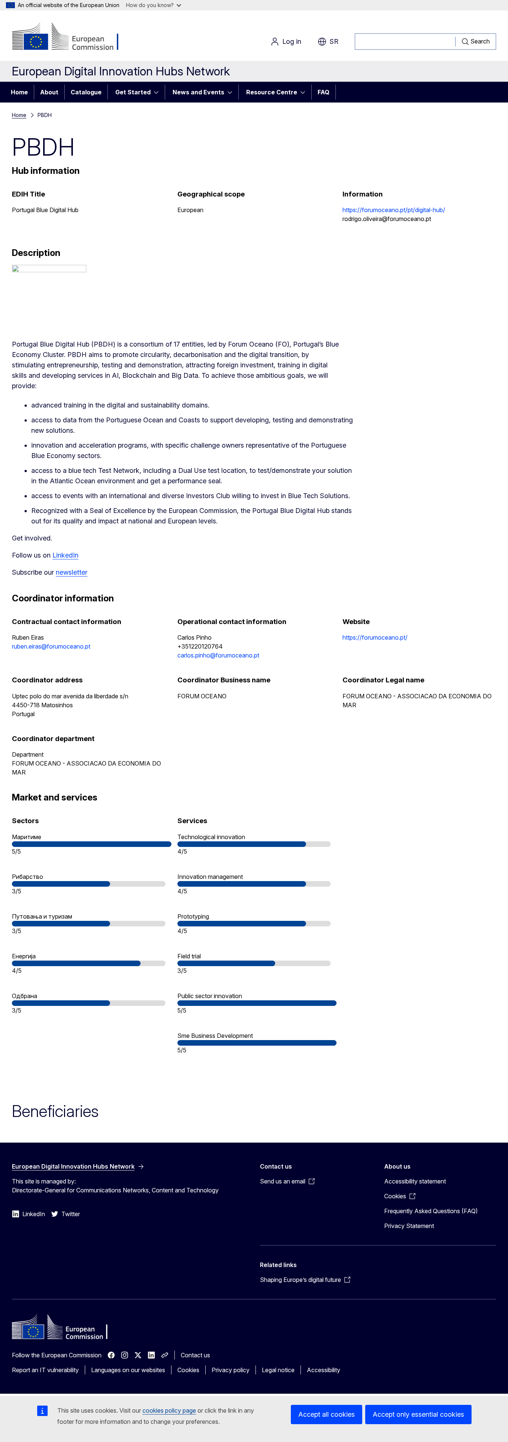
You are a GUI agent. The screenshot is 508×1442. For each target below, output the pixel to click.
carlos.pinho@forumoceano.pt (218, 655)
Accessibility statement (415, 1181)
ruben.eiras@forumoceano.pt (51, 646)
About (49, 92)
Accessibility (323, 1370)
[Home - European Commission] (72, 37)
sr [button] (333, 41)
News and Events (198, 92)
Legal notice (278, 1370)
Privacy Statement (409, 1226)
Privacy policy (231, 1370)
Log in (291, 41)
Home (19, 92)
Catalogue (86, 92)
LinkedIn (65, 555)
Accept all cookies (326, 1414)
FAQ (323, 92)
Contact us (195, 1355)
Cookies (188, 1370)
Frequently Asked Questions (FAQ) (431, 1211)
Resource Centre (271, 92)
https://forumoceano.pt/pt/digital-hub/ (394, 210)
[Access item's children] (158, 92)
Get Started (133, 92)
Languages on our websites (128, 1370)
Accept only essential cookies (418, 1414)
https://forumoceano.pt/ (375, 637)
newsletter (71, 572)
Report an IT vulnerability (45, 1370)
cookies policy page (169, 1410)
